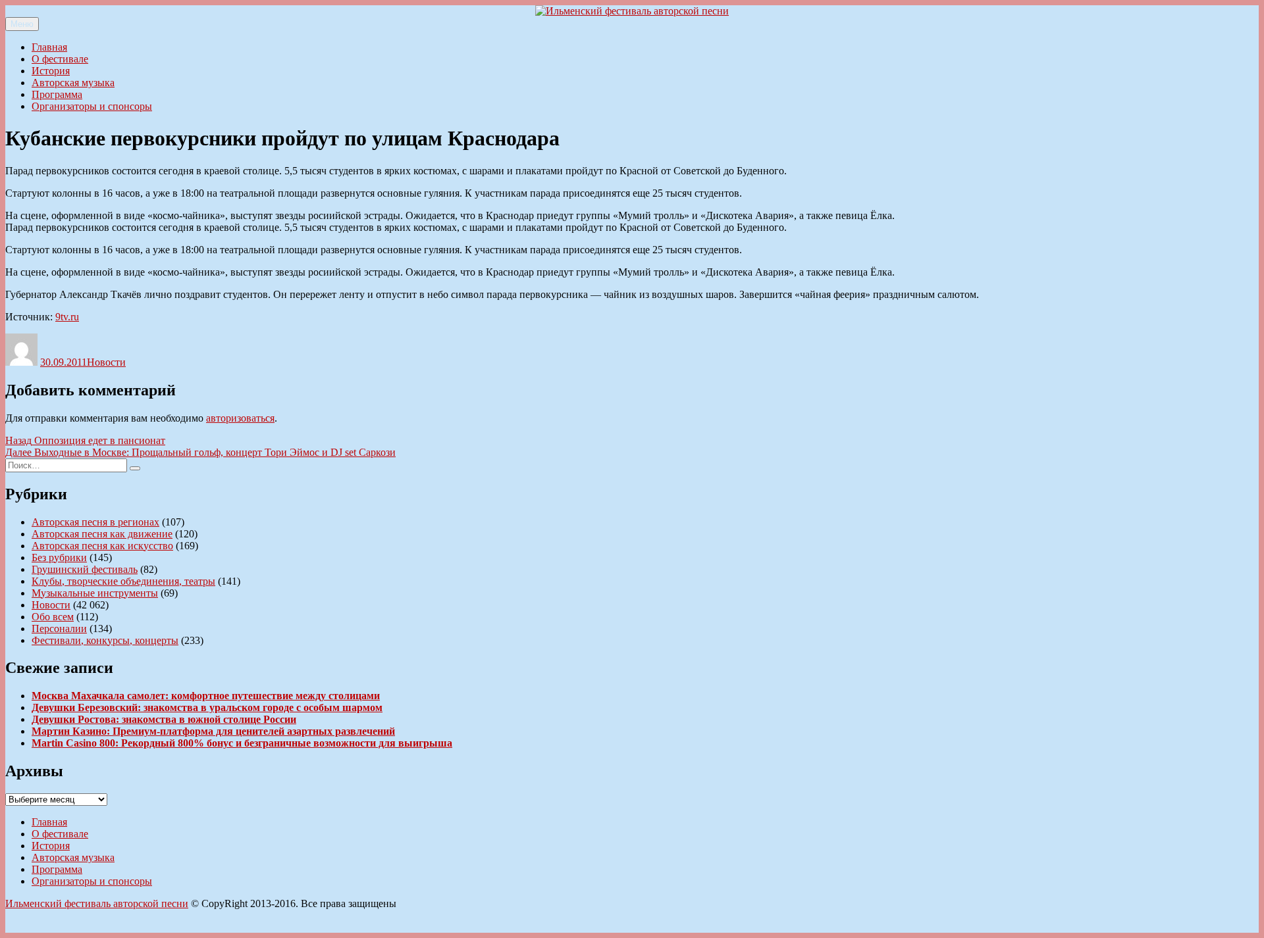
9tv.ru (67, 316)
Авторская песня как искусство (102, 545)
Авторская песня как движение (102, 533)
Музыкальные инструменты (95, 593)
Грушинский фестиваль (85, 569)
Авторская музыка (73, 82)
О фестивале (60, 58)
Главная (49, 47)
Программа (57, 94)
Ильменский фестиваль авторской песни (96, 903)
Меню (22, 24)
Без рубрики (59, 557)
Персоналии (59, 628)
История (51, 70)
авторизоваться (240, 418)
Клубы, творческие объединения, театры (123, 581)
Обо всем (53, 616)
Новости (106, 362)
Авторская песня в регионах (95, 522)
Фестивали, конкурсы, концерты (105, 640)
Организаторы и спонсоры (92, 106)
